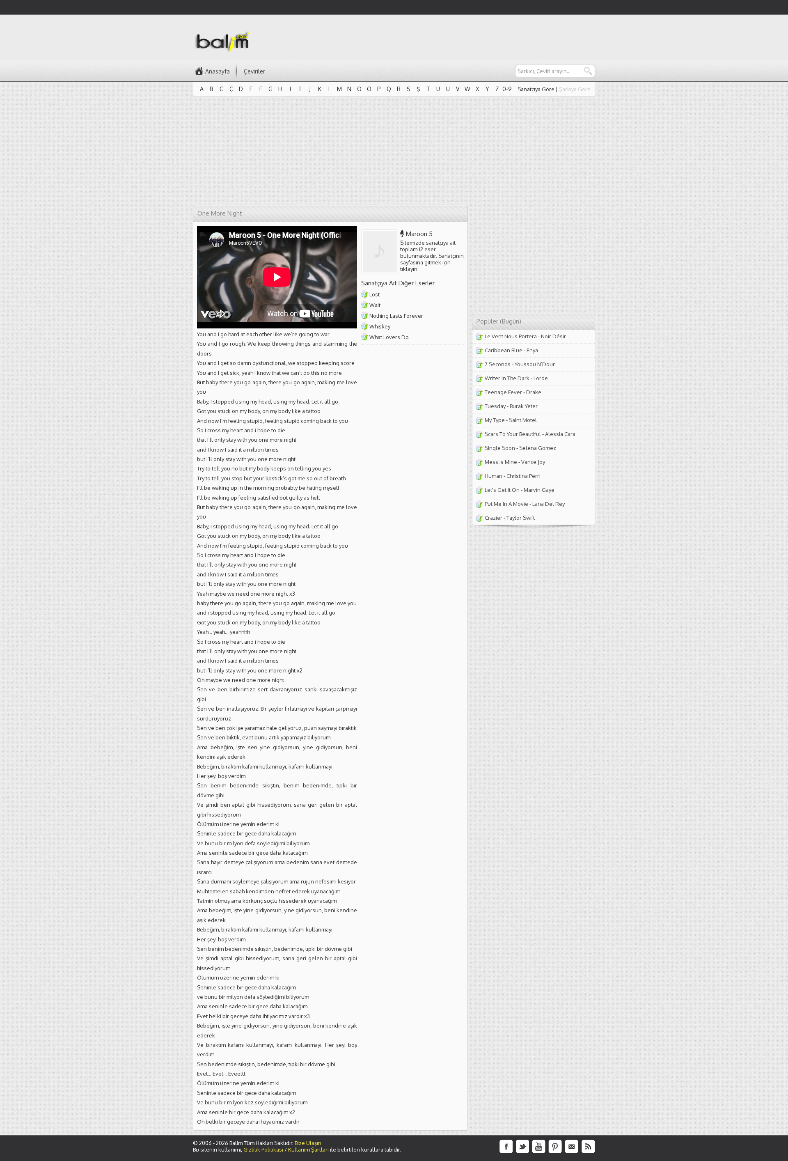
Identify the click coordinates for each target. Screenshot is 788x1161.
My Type (495, 420)
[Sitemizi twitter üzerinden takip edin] (522, 1147)
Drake (533, 392)
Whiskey (379, 326)
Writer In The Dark (507, 378)
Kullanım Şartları (308, 1149)
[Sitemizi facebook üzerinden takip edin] (506, 1147)
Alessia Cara (560, 434)
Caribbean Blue (503, 350)
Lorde (541, 378)
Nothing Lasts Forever (396, 315)
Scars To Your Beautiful (513, 434)
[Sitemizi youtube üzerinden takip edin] (539, 1147)
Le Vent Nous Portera (511, 336)
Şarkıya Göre (575, 89)
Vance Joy (533, 462)
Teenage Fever (503, 392)
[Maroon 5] (381, 251)
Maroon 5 (419, 234)
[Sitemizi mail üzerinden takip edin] (572, 1147)
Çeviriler (254, 71)
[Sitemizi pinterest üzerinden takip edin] (555, 1147)
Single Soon (500, 448)
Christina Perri (523, 476)
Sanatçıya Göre (536, 89)
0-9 (507, 88)
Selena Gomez (537, 448)
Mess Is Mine (501, 462)
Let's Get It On (502, 489)
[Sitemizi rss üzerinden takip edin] (588, 1147)
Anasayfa (217, 71)
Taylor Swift (520, 517)
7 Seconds (498, 364)
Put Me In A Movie (506, 503)
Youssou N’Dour (535, 364)
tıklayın (408, 269)
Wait (374, 305)
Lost (374, 294)
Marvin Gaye (539, 489)
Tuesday (495, 406)
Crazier (493, 517)
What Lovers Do (389, 337)
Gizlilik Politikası (263, 1149)
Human (493, 476)
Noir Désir (553, 336)
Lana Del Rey (548, 503)
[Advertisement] (445, 37)
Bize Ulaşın (308, 1143)
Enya (532, 350)
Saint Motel (523, 420)
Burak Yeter (524, 406)
